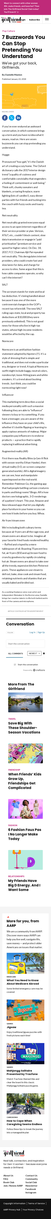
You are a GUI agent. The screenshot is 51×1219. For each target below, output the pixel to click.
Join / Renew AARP (13, 1185)
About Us (8, 1175)
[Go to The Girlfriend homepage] (6, 20)
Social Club (31, 1182)
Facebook (5, 118)
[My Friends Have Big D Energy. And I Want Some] (25, 860)
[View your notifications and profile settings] (44, 653)
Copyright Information (14, 1203)
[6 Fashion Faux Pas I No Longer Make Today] (25, 809)
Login (23, 19)
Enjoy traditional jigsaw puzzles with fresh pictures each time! (24, 1034)
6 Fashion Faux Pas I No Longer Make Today (24, 834)
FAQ (5, 1178)
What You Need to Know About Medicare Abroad (23, 982)
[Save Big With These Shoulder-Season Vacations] (25, 702)
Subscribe (34, 19)
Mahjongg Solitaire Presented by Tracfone (22, 1072)
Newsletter (32, 1185)
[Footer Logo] (25, 1153)
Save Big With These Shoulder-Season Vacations (24, 728)
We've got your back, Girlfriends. (19, 65)
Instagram (31, 1192)
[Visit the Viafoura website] (39, 670)
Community (32, 1178)
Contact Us (31, 1175)
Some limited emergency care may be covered (25, 990)
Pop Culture (8, 31)
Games (10, 1024)
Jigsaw (11, 1027)
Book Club (8, 1182)
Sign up (41, 632)
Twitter (11, 118)
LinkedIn (18, 118)
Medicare (11, 977)
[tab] (15, 654)
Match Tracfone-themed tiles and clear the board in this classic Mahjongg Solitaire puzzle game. (23, 1082)
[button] (47, 19)
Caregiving (12, 1117)
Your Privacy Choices (33, 1209)
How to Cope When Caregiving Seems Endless (24, 1122)
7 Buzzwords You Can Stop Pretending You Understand (23, 46)
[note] (24, 112)
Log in (32, 632)
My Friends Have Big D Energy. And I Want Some (24, 885)
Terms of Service (36, 1203)
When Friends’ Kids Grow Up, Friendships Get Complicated (24, 781)
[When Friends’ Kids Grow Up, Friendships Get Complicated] (25, 753)
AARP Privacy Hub (11, 1209)
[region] (25, 650)
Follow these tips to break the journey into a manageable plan (25, 1131)
